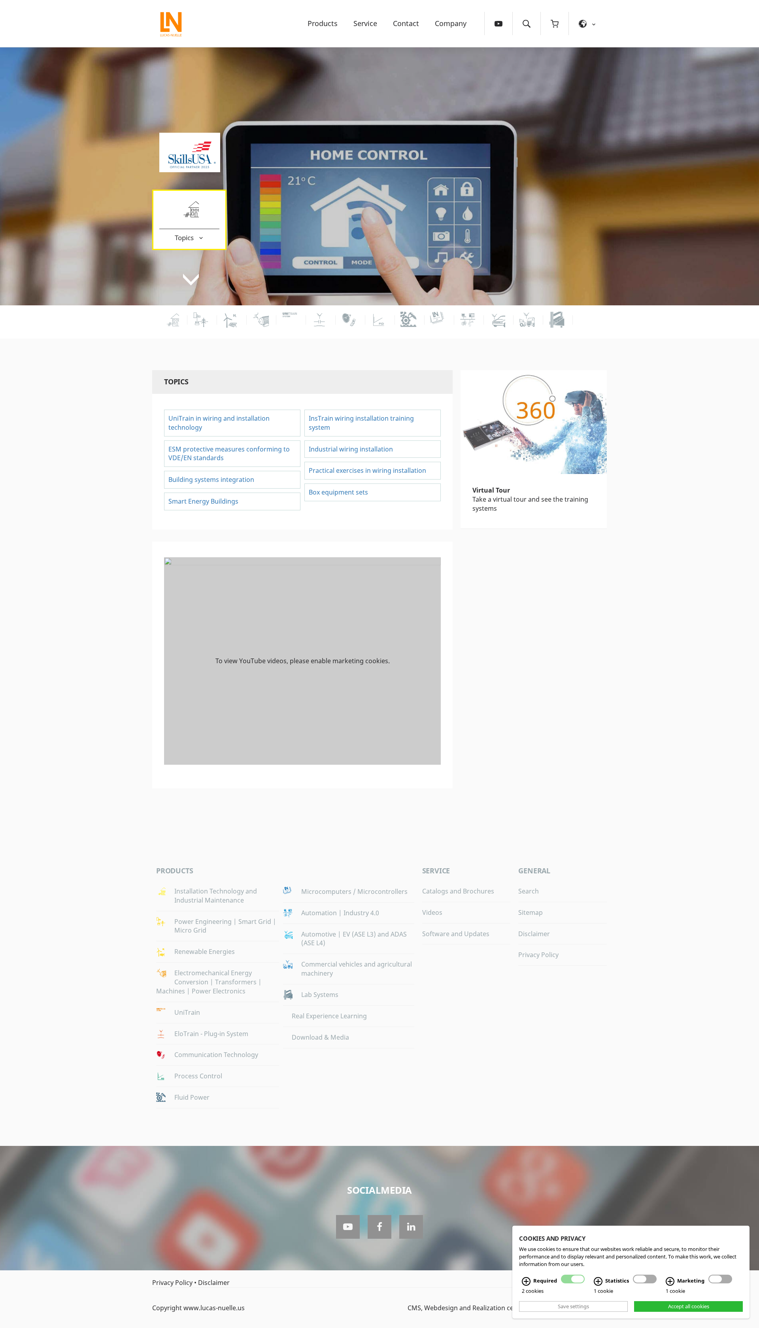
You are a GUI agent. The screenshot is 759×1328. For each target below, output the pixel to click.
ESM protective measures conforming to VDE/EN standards (229, 454)
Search (528, 891)
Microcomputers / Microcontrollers (354, 891)
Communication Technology (216, 1054)
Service (365, 23)
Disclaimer (534, 933)
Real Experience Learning (329, 1016)
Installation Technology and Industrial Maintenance (215, 896)
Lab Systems (319, 994)
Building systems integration (211, 479)
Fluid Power (192, 1097)
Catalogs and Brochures (458, 891)
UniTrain (187, 1012)
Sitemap (530, 912)
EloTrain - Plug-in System (211, 1033)
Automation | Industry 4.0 (340, 913)
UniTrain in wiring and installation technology (219, 423)
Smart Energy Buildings (203, 501)
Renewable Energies (204, 951)
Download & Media (320, 1037)
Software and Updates (455, 933)
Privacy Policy (538, 954)
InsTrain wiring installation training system (361, 423)
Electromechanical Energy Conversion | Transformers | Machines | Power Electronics (209, 982)
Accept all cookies (688, 1306)
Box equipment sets (338, 492)
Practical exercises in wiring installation (367, 470)
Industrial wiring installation (351, 449)
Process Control (198, 1076)
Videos (432, 912)
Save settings (573, 1306)
